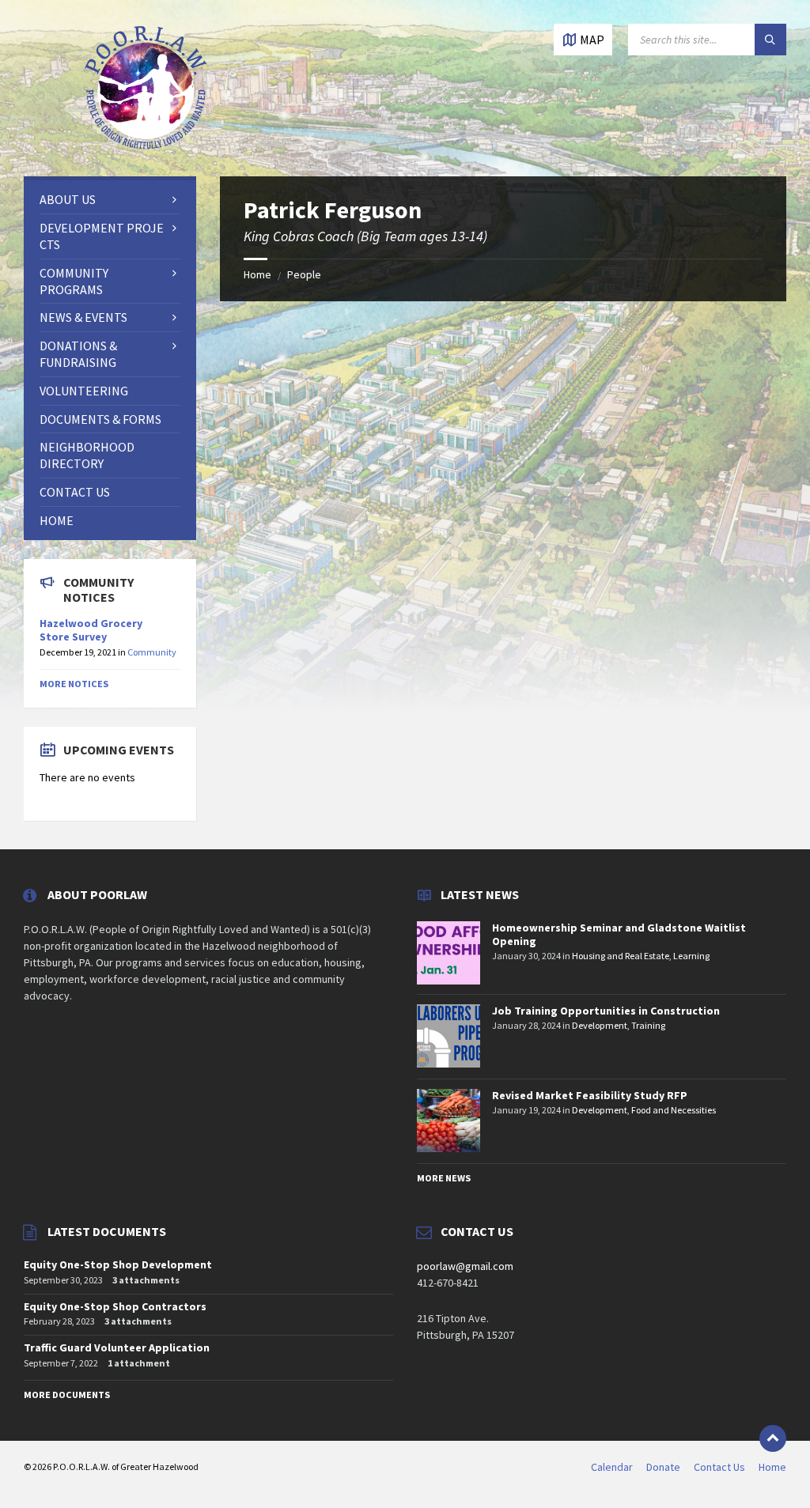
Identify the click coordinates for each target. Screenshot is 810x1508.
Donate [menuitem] (663, 1467)
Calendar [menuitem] (612, 1467)
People (304, 274)
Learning (691, 956)
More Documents (67, 1394)
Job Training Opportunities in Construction (606, 1010)
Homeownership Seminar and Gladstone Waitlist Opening (619, 934)
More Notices (74, 684)
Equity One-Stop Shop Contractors (115, 1306)
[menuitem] (110, 200)
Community (151, 652)
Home (257, 274)
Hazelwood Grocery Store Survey (91, 630)
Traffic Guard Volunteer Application (117, 1347)
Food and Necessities (673, 1110)
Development (599, 1025)
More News (444, 1178)
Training (648, 1025)
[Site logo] (146, 145)
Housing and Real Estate (620, 956)
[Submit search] (770, 39)
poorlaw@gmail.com (465, 1266)
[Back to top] (772, 1438)
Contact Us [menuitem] (719, 1467)
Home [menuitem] (772, 1467)
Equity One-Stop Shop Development (118, 1264)
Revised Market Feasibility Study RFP (589, 1095)
